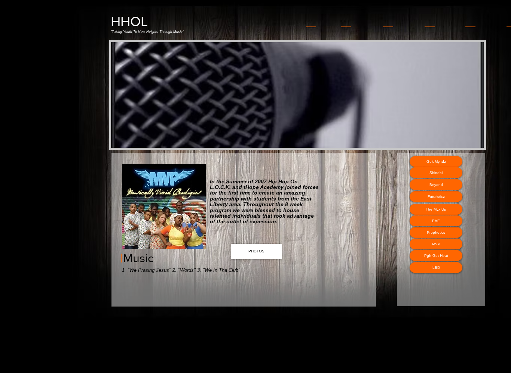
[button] (229, 95)
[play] (468, 141)
